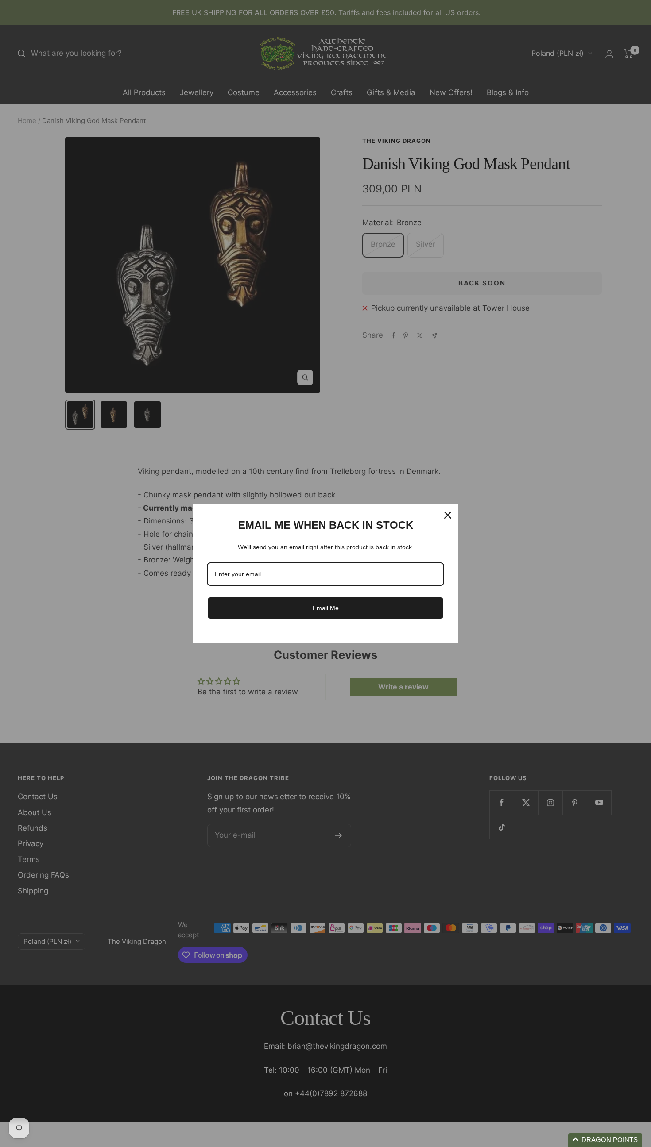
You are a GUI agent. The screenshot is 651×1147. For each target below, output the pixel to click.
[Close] (447, 515)
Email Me (326, 608)
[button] (605, 1140)
